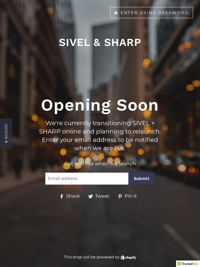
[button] (6, 134)
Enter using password (155, 12)
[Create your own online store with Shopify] (128, 256)
